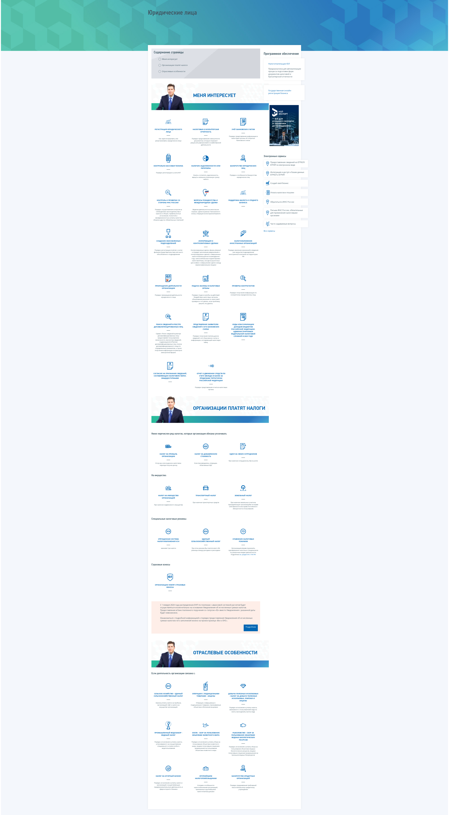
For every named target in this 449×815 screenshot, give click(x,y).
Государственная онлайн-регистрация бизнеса (279, 91)
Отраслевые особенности (173, 71)
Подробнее (251, 627)
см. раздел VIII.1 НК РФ (247, 554)
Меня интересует (169, 59)
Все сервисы (269, 231)
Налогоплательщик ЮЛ (279, 63)
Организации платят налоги (175, 65)
